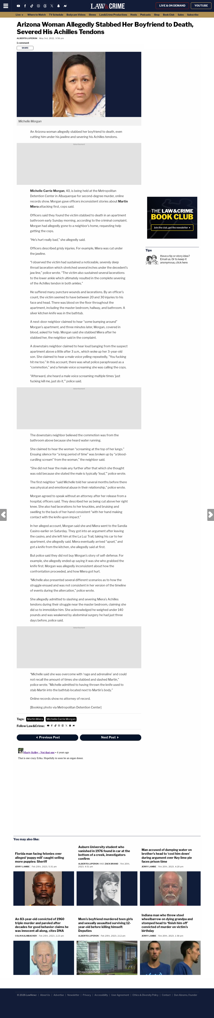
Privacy (87, 995)
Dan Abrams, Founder (185, 995)
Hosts (133, 14)
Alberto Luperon (27, 38)
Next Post (210, 515)
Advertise (59, 995)
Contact (166, 995)
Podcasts (145, 14)
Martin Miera (35, 719)
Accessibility (101, 995)
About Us (45, 995)
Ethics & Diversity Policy (145, 995)
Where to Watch (36, 14)
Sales (181, 14)
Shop (157, 14)
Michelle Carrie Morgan (61, 719)
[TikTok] (32, 8)
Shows (92, 14)
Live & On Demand (172, 5)
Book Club (168, 14)
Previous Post (3, 515)
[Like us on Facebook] (25, 8)
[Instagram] (38, 8)
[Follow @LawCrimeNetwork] (52, 8)
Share (25, 48)
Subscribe (192, 14)
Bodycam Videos (76, 14)
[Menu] (6, 6)
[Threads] (45, 8)
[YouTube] (18, 8)
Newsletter (73, 995)
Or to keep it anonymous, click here (174, 261)
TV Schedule (56, 14)
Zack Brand (111, 863)
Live (18, 14)
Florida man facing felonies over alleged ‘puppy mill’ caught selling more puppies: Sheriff (39, 857)
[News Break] (65, 8)
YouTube (201, 5)
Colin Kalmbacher (26, 936)
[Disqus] (79, 788)
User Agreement (120, 995)
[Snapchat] (59, 8)
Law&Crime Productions (113, 14)
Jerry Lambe (22, 866)
